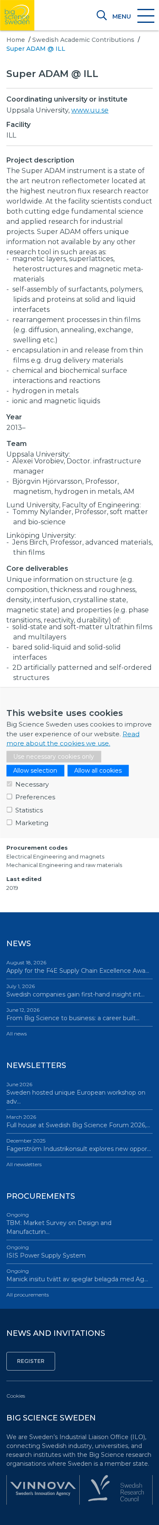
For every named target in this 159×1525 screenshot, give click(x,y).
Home (15, 40)
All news (16, 1033)
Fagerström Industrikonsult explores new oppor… (78, 1145)
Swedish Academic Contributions (83, 40)
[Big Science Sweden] (17, 15)
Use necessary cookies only (53, 756)
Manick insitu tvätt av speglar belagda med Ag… (77, 1275)
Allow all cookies (98, 770)
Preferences (35, 797)
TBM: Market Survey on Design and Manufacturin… (59, 1223)
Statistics (29, 810)
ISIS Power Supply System (46, 1251)
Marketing (31, 823)
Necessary (32, 784)
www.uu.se (90, 110)
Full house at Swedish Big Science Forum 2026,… (78, 1121)
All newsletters (24, 1164)
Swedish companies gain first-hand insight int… (75, 990)
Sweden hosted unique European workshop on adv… (75, 1093)
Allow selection (35, 770)
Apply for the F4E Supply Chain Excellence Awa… (77, 966)
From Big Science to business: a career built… (72, 1014)
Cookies (15, 1396)
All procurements (27, 1294)
